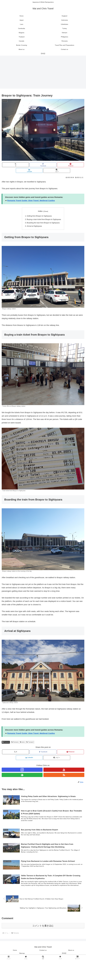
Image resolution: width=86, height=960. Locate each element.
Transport (31, 742)
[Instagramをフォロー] (22, 770)
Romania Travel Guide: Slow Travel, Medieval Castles (31, 201)
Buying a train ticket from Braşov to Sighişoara (44, 219)
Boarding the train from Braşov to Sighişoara (43, 223)
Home (15, 950)
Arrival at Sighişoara (34, 226)
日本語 (64, 953)
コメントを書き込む (43, 925)
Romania (6, 742)
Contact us (43, 950)
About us (71, 950)
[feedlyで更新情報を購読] (22, 775)
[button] (56, 170)
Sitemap (22, 953)
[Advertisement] (43, 72)
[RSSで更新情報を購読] (63, 775)
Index (40, 211)
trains (23, 742)
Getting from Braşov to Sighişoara (39, 216)
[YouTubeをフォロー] (63, 770)
